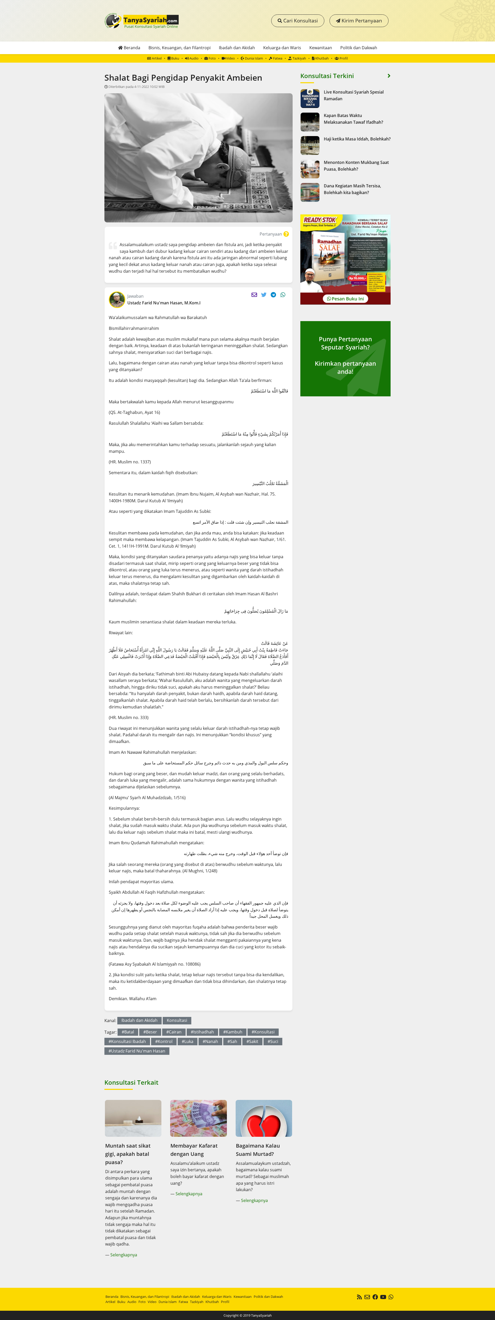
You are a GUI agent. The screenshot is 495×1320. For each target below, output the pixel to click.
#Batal (128, 1032)
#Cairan (174, 1032)
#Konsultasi (263, 1032)
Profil (343, 58)
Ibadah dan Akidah (237, 48)
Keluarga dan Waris (282, 48)
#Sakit (252, 1041)
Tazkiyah (299, 58)
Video (230, 58)
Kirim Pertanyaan (361, 20)
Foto (212, 58)
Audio (194, 58)
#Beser (150, 1032)
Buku (174, 58)
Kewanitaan (320, 48)
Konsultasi (177, 1020)
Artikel (156, 58)
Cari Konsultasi (300, 20)
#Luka (187, 1041)
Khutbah (322, 58)
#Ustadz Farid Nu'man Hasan (137, 1051)
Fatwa (277, 58)
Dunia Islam (253, 58)
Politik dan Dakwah (358, 48)
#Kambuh (232, 1032)
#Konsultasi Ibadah (127, 1041)
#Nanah (210, 1041)
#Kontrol (163, 1041)
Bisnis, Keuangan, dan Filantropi (179, 48)
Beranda (131, 48)
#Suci (273, 1041)
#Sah (232, 1041)
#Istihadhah (202, 1032)
